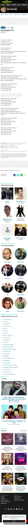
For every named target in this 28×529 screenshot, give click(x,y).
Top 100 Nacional (4, 500)
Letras (2, 14)
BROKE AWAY (6, 356)
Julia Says (5, 321)
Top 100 (8, 4)
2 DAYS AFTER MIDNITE (8, 346)
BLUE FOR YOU (6, 353)
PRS (18, 143)
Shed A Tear (6, 342)
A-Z (19, 4)
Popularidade (24, 14)
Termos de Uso (17, 498)
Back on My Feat (6, 351)
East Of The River (7, 369)
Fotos (11, 14)
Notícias (24, 4)
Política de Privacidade (19, 500)
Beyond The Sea (6, 337)
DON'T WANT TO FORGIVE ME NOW (10, 367)
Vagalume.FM (24, 430)
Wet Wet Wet (12, 9)
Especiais (3, 496)
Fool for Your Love (7, 372)
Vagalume (7, 1)
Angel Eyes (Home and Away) (9, 349)
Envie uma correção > (15, 170)
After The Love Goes (7, 335)
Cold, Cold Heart (6, 363)
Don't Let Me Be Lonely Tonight (10, 365)
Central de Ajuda (17, 496)
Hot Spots (3, 498)
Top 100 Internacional (5, 501)
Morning (5, 328)
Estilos (14, 4)
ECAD (2, 151)
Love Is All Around (7, 319)
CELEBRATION (6, 360)
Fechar (14, 521)
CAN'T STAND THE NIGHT (8, 358)
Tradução (9, 27)
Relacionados (17, 14)
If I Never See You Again (8, 344)
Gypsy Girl (5, 330)
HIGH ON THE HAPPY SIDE (9, 374)
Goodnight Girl (6, 324)
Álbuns (6, 14)
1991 (6, 150)
